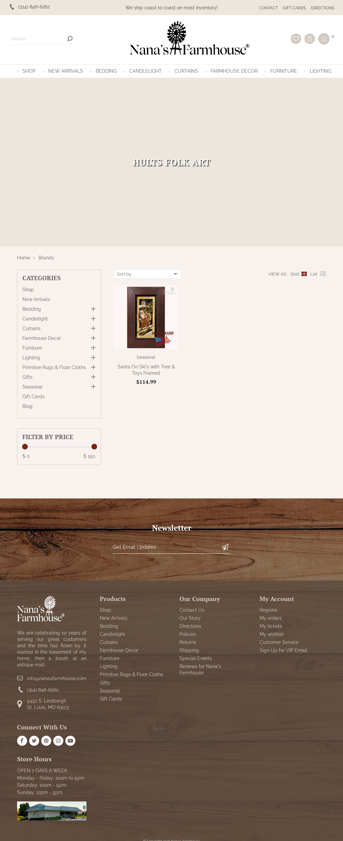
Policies (188, 634)
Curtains (186, 71)
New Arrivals (65, 71)
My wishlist (272, 634)
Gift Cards (294, 8)
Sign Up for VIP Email (283, 650)
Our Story (190, 618)
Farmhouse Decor (234, 71)
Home (23, 257)
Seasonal (32, 386)
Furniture (283, 71)
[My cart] (324, 39)
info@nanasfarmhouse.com (56, 678)
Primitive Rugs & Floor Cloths (54, 367)
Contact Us (192, 610)
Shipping (189, 650)
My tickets (271, 626)
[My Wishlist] (296, 39)
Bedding (106, 71)
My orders (271, 618)
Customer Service (279, 642)
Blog (27, 406)
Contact (268, 8)
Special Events (196, 658)
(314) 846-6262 (42, 690)
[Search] (70, 39)
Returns (188, 642)
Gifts (27, 377)
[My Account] (309, 39)
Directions (322, 8)
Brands (46, 257)
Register (269, 610)
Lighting (320, 71)
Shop (29, 71)
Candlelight (145, 71)
